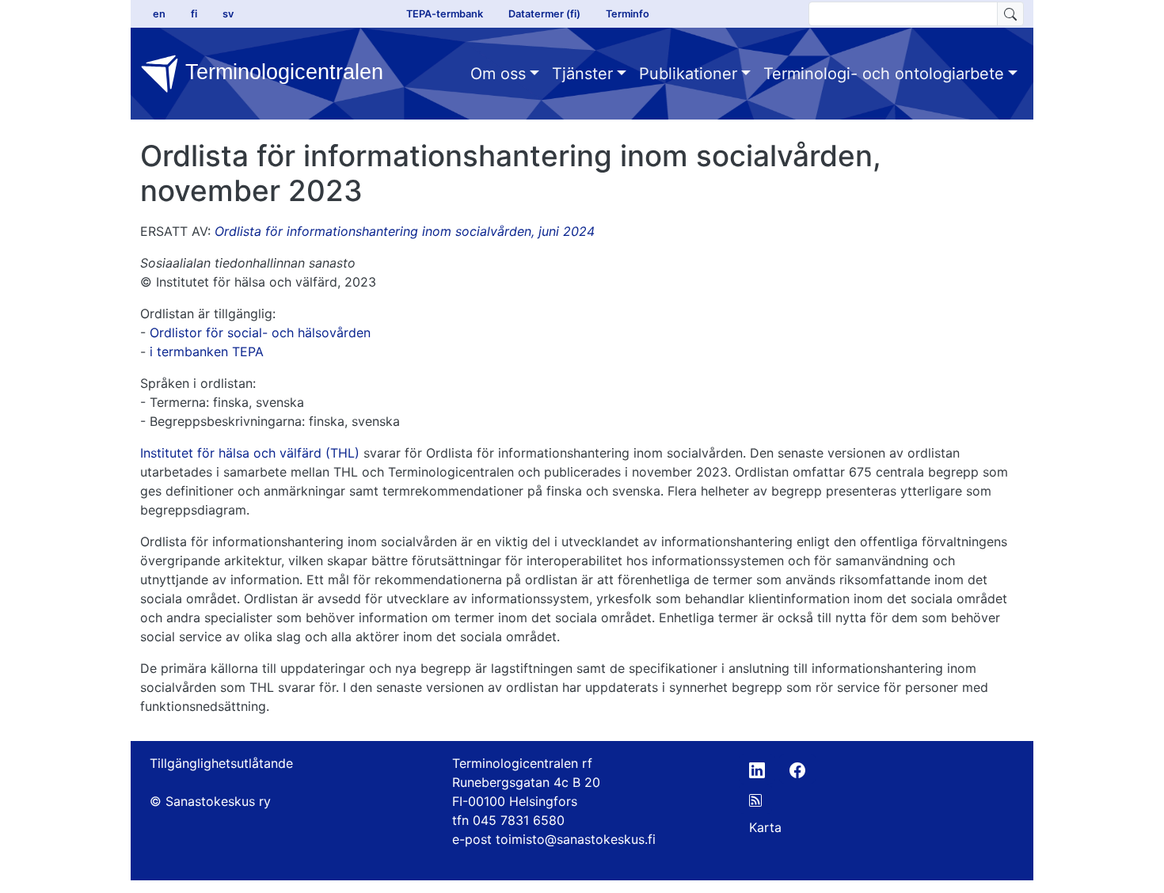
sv (228, 14)
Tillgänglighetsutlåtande (221, 763)
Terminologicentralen (281, 71)
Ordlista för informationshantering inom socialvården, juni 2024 (405, 231)
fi (194, 14)
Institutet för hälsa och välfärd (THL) (249, 453)
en (159, 14)
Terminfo (627, 14)
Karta (765, 827)
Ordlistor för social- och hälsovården (260, 332)
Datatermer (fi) (544, 14)
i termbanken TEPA (207, 351)
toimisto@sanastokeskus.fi (576, 839)
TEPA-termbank (444, 14)
